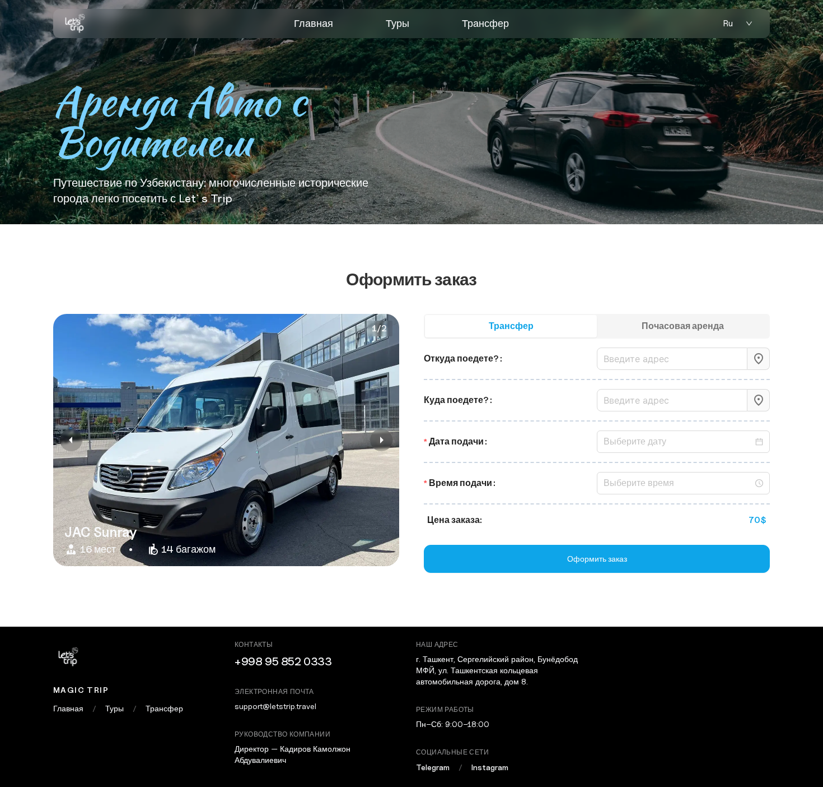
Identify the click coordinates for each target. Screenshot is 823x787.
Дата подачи (456, 441)
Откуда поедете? (461, 358)
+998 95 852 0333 (283, 661)
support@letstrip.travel (275, 706)
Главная (313, 23)
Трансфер (485, 23)
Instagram (489, 767)
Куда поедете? (456, 400)
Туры (397, 23)
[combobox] (672, 359)
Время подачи (460, 483)
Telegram (433, 767)
